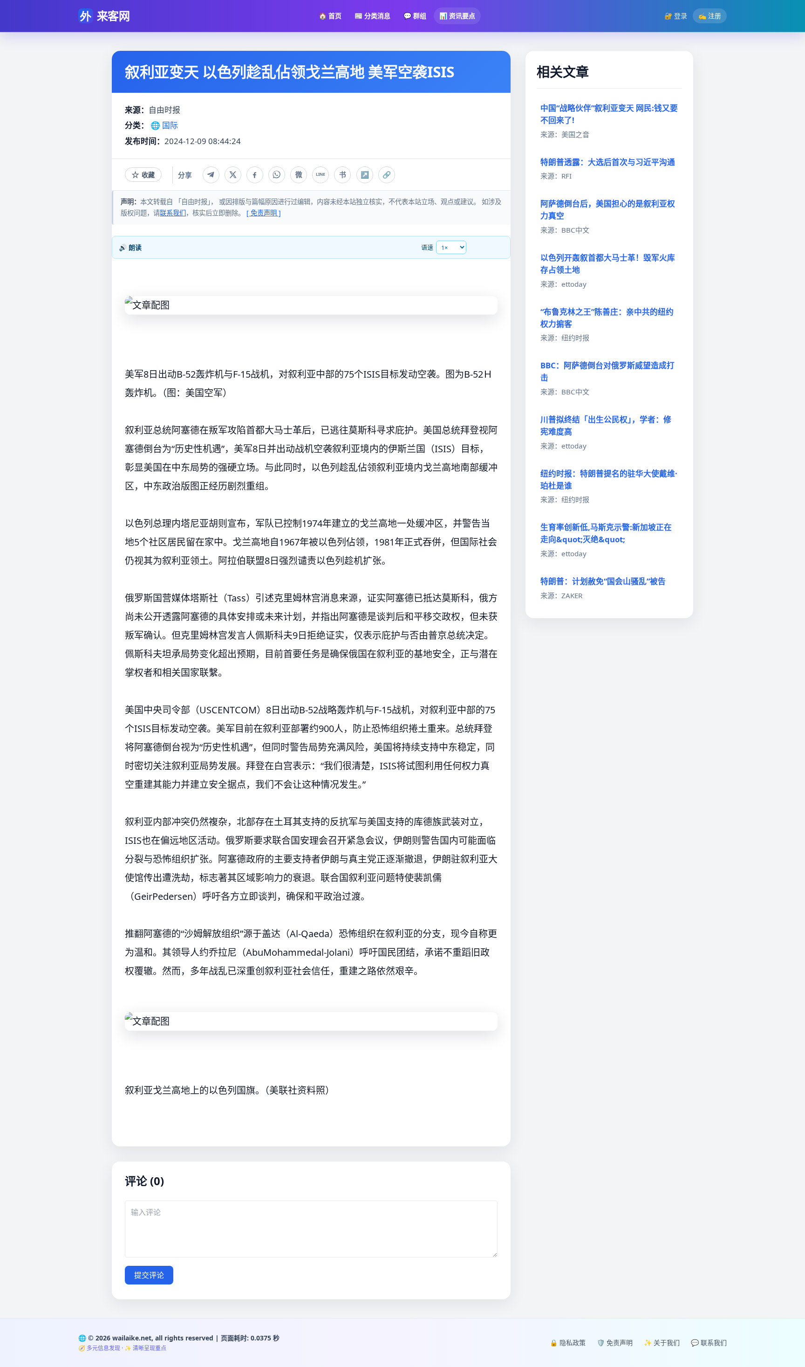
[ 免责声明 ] (263, 212)
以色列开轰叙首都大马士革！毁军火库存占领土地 (607, 263)
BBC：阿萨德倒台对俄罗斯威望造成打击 (607, 371)
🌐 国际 (164, 125)
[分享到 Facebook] (254, 174)
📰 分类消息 (372, 15)
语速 (427, 247)
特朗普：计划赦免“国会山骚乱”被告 (603, 581)
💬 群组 (414, 15)
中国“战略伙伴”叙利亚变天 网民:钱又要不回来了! (609, 114)
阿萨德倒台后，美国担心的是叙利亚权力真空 (607, 209)
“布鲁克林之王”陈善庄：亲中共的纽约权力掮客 (607, 317)
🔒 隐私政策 (568, 1342)
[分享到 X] (233, 174)
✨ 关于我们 (662, 1342)
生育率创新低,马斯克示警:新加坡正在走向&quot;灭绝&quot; (606, 533)
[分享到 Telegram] (211, 174)
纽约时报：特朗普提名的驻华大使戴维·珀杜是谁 (608, 479)
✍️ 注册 (709, 15)
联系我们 (173, 212)
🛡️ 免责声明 (615, 1342)
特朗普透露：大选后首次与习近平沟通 (607, 162)
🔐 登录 (675, 15)
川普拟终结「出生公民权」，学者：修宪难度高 (605, 425)
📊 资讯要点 (457, 15)
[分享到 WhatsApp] (276, 174)
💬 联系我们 (709, 1342)
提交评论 (149, 1275)
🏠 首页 (330, 15)
